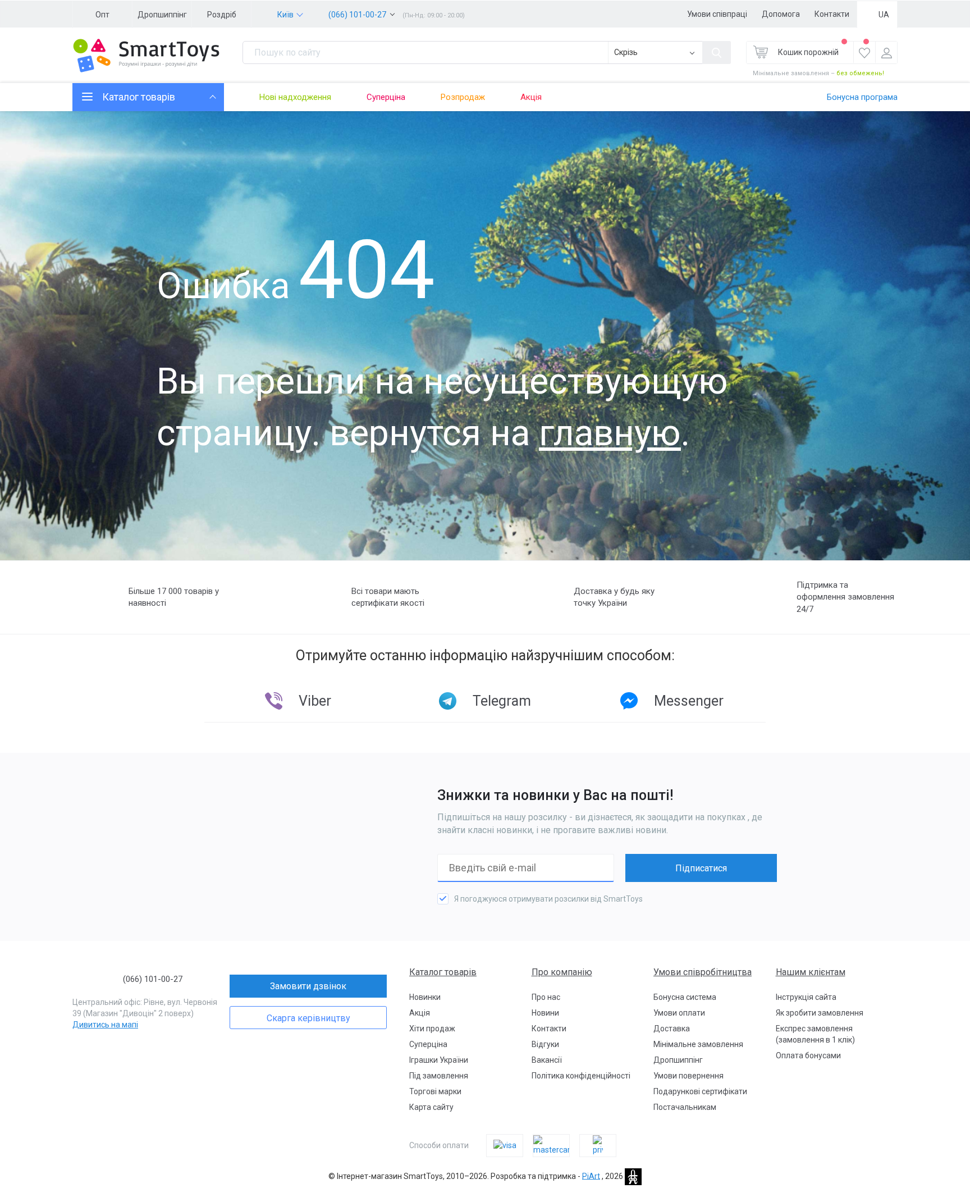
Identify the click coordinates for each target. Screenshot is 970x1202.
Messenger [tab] (689, 701)
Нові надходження (295, 97)
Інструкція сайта (806, 997)
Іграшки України (438, 1059)
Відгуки (545, 1044)
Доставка (671, 1028)
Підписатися (701, 868)
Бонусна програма (862, 97)
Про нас (546, 997)
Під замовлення (438, 1075)
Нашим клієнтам (810, 972)
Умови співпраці (717, 14)
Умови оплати (679, 1012)
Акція (531, 97)
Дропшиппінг (162, 14)
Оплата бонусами (808, 1055)
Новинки (425, 997)
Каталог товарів (443, 972)
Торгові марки (435, 1091)
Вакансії (547, 1059)
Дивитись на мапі (105, 1024)
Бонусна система (684, 997)
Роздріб (221, 14)
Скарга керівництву (308, 1018)
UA (884, 14)
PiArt (591, 1175)
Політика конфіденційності (581, 1075)
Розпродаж (463, 97)
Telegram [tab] (502, 701)
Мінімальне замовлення (698, 1044)
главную (610, 433)
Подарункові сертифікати (700, 1091)
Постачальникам (684, 1107)
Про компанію (562, 972)
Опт (102, 14)
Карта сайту (431, 1107)
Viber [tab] (315, 701)
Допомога (781, 14)
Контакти (832, 14)
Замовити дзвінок (308, 986)
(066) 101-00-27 (357, 14)
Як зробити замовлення (819, 1012)
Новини (545, 1012)
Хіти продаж (432, 1028)
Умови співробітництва (702, 972)
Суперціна (386, 97)
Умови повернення (688, 1075)
